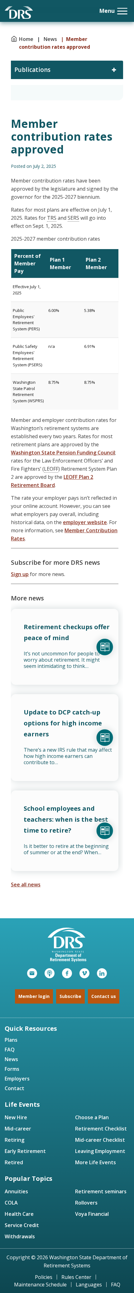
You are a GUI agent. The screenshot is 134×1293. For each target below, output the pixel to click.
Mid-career (18, 1128)
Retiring (14, 1139)
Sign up (20, 574)
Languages (89, 1284)
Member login (34, 996)
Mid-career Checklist (100, 1139)
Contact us (103, 996)
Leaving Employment (100, 1151)
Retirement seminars (101, 1191)
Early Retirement (25, 1151)
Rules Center (76, 1277)
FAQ (10, 1049)
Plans (11, 1039)
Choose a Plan (92, 1117)
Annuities (16, 1191)
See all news (26, 884)
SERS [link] (73, 217)
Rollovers (86, 1202)
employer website (85, 522)
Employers (17, 1078)
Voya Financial (92, 1213)
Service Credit (22, 1225)
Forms (12, 1068)
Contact (14, 1088)
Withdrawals (20, 1236)
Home (27, 39)
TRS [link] (51, 217)
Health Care (19, 1213)
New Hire (16, 1117)
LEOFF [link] (51, 468)
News (50, 39)
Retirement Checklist (101, 1128)
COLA (11, 1202)
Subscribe (70, 996)
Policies (43, 1277)
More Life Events (95, 1162)
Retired (14, 1162)
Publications (32, 70)
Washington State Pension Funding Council (63, 452)
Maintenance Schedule (40, 1284)
